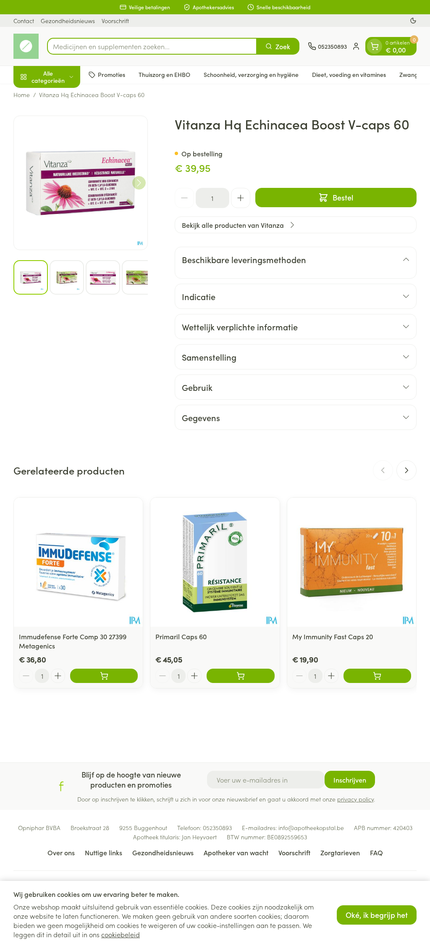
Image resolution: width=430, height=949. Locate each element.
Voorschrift (115, 20)
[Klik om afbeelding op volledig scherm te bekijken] (80, 183)
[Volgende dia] (406, 470)
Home (21, 94)
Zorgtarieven (340, 852)
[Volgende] (139, 183)
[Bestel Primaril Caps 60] (240, 676)
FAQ (376, 852)
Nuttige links (103, 852)
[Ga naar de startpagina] (26, 46)
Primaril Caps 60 (181, 636)
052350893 (217, 827)
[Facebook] (61, 786)
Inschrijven (349, 779)
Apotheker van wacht (236, 852)
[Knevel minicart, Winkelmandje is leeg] (374, 46)
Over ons (61, 852)
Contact (23, 20)
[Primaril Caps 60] (214, 562)
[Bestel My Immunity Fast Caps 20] (377, 676)
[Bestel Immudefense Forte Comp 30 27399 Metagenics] (104, 676)
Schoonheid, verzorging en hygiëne (251, 74)
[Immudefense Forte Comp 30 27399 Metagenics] (78, 562)
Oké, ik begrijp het (377, 914)
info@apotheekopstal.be (311, 827)
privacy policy (355, 799)
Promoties (111, 74)
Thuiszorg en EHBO (164, 74)
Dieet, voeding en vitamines (349, 74)
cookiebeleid (120, 934)
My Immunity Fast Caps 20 (332, 636)
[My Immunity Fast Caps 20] (351, 562)
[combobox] (152, 46)
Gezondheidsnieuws (68, 20)
